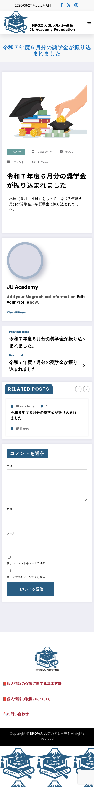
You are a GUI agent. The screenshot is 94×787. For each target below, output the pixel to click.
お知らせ (16, 151)
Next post (16, 355)
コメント (12, 507)
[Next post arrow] (84, 365)
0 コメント (18, 162)
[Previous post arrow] (84, 339)
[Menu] (89, 22)
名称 (9, 550)
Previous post (19, 331)
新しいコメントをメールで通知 (26, 604)
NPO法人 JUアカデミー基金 (50, 774)
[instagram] (76, 5)
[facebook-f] (61, 5)
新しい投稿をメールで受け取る (26, 618)
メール (11, 574)
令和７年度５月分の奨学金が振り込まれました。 (45, 342)
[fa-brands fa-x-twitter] (69, 5)
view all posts (16, 312)
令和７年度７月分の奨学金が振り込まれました (43, 365)
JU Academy (44, 151)
